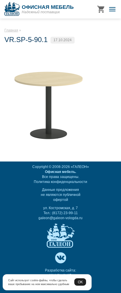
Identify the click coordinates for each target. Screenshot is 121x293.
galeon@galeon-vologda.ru (60, 218)
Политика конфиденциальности (60, 182)
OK (80, 282)
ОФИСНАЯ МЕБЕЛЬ (48, 7)
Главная (11, 30)
